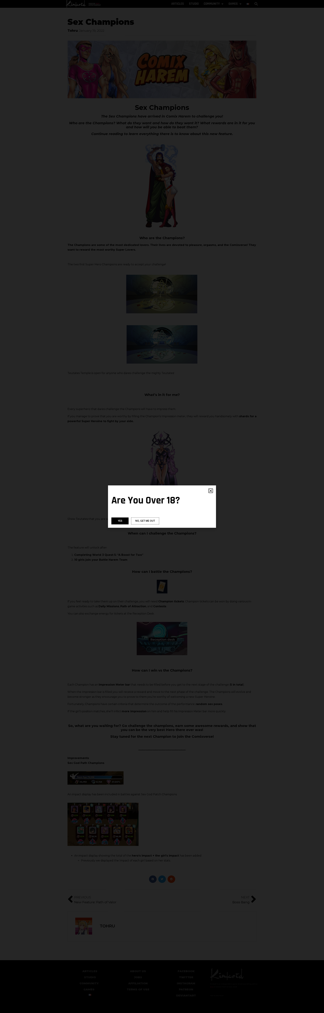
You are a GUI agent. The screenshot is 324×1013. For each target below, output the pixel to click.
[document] (162, 506)
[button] (211, 491)
